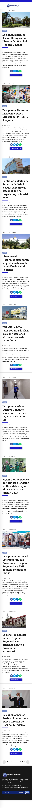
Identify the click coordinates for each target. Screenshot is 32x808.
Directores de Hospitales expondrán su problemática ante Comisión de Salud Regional (15, 263)
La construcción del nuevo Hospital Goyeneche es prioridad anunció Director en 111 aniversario (14, 643)
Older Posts (22, 762)
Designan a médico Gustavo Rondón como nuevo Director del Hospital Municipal (15, 719)
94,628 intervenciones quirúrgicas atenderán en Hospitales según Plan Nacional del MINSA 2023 (15, 486)
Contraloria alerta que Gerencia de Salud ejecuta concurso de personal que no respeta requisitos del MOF (15, 189)
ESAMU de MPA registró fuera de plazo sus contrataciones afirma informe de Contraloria (15, 333)
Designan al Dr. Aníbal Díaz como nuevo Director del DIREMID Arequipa (15, 115)
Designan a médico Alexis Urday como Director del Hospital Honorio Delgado (14, 39)
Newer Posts (10, 762)
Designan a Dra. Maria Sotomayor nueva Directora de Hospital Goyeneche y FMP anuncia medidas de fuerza (15, 565)
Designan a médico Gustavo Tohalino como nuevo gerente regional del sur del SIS (14, 413)
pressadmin (4, 10)
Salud (4, 30)
